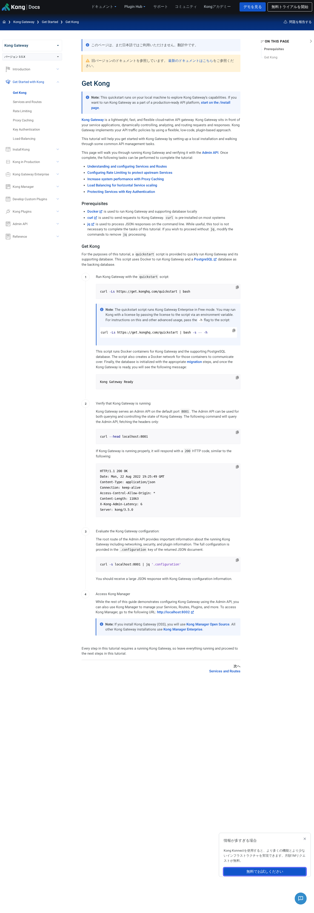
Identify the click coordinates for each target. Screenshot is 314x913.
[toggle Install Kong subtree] (58, 149)
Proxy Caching (23, 120)
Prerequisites (274, 49)
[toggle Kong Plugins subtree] (58, 211)
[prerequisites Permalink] (80, 203)
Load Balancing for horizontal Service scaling (122, 185)
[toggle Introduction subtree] (58, 69)
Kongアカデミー (217, 6)
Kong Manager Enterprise (182, 629)
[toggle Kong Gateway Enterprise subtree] (58, 174)
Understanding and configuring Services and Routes (127, 166)
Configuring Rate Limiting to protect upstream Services (129, 173)
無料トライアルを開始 (289, 7)
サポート (160, 6)
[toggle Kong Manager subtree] (58, 186)
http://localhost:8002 (173, 612)
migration (194, 362)
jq (88, 224)
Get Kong (72, 22)
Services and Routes (27, 102)
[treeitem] (37, 92)
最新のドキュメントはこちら (190, 61)
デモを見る (252, 7)
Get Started (50, 22)
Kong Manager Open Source (207, 624)
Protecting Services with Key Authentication (121, 192)
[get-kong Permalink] (80, 246)
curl (90, 218)
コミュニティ (186, 6)
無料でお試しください (264, 871)
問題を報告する (300, 22)
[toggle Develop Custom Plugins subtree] (58, 199)
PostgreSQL (203, 259)
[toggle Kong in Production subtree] (58, 162)
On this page (277, 42)
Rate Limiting (22, 111)
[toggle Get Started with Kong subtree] (58, 82)
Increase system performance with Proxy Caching (125, 179)
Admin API (210, 153)
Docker (92, 211)
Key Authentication (26, 129)
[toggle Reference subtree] (58, 236)
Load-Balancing (24, 138)
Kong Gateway (23, 22)
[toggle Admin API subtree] (58, 224)
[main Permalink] (78, 83)
